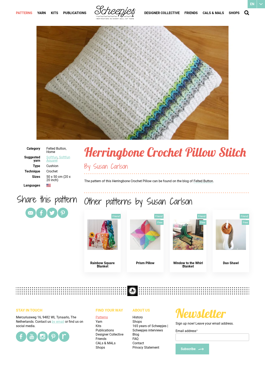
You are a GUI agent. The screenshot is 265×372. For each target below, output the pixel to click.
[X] (52, 213)
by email (58, 322)
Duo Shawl (231, 263)
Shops (234, 13)
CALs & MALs (213, 13)
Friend (116, 216)
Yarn (41, 13)
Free (160, 222)
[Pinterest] (63, 213)
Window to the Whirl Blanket (188, 264)
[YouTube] (32, 336)
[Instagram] (42, 336)
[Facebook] (21, 336)
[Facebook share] (41, 213)
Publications (74, 13)
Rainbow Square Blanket (102, 264)
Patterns (24, 13)
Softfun (52, 157)
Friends (191, 13)
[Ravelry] (64, 336)
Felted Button (203, 181)
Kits (54, 13)
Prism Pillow (145, 263)
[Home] (115, 13)
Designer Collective (162, 13)
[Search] (246, 12)
